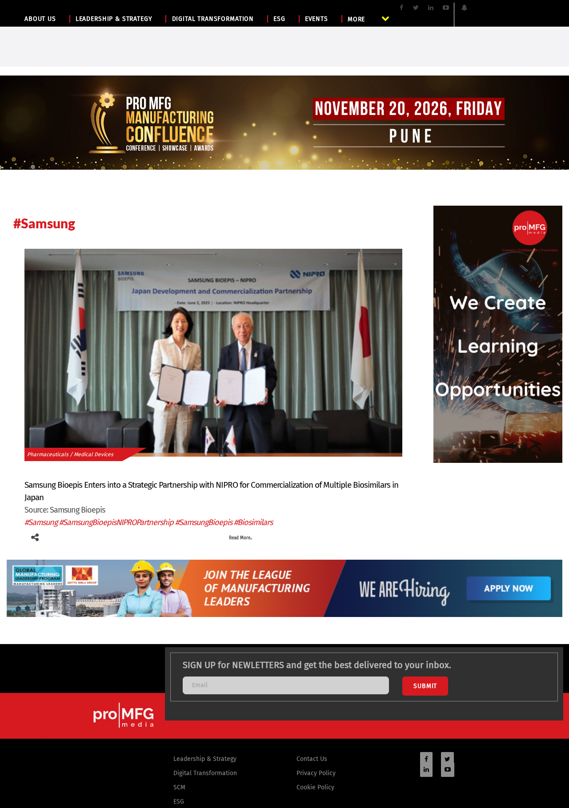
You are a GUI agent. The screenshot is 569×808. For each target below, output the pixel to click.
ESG (279, 19)
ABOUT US (40, 19)
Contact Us (312, 759)
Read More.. (240, 538)
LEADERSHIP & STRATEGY (114, 19)
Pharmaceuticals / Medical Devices (70, 454)
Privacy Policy (316, 773)
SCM (179, 787)
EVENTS (316, 19)
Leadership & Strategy (204, 759)
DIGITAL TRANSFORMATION (213, 19)
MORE (356, 19)
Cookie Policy (315, 787)
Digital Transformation (205, 773)
